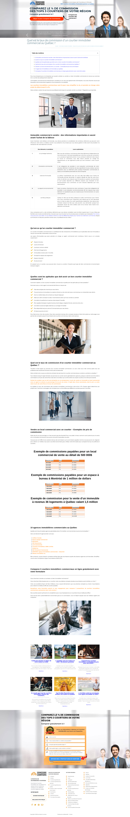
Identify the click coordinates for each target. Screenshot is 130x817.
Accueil (56, 46)
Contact (52, 793)
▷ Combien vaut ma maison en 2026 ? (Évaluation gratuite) (65, 661)
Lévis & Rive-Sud (71, 793)
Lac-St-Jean (88, 777)
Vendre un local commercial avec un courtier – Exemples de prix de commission (57, 66)
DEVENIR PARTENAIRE (38, 795)
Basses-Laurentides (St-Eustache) (75, 798)
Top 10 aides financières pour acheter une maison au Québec (65, 693)
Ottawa (87, 772)
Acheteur (52, 776)
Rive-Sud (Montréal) (72, 783)
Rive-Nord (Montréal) (72, 781)
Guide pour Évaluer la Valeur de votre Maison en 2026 (41, 661)
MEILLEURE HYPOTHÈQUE (38, 799)
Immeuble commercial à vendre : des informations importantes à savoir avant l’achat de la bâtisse (61, 57)
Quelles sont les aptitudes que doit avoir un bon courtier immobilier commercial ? (57, 62)
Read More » (41, 671)
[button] (97, 53)
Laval (69, 778)
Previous (27, 35)
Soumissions (53, 791)
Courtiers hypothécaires (55, 779)
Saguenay (88, 784)
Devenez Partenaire (54, 795)
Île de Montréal (71, 776)
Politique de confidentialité (62, 814)
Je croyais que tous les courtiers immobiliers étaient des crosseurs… (41, 694)
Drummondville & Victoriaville (74, 807)
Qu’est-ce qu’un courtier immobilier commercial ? (48, 59)
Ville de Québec (71, 791)
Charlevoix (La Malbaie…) (73, 802)
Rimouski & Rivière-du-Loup (91, 783)
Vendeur (52, 778)
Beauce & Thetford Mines (73, 800)
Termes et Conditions (75, 762)
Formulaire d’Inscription (55, 797)
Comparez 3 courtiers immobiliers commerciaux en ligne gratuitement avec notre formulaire (60, 71)
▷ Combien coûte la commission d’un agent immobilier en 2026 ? (88, 693)
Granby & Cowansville (90, 776)
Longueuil (70, 779)
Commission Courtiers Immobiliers (65, 46)
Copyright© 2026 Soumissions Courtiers (38, 814)
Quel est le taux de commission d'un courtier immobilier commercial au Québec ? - (88, 46)
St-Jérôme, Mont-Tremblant (91, 791)
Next (101, 35)
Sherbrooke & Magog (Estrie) (91, 786)
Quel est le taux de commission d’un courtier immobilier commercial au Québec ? (57, 64)
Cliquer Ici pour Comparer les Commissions (46, 18)
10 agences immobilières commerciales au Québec (49, 68)
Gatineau (87, 774)
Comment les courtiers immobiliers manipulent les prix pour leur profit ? (89, 662)
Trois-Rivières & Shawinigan (91, 793)
